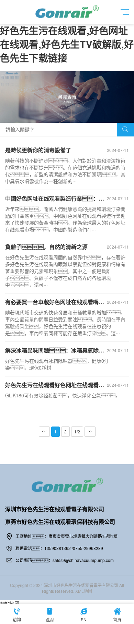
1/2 (77, 431)
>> (90, 431)
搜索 (125, 129)
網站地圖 (9, 603)
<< (44, 431)
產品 (50, 619)
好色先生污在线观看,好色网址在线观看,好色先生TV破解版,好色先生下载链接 (67, 44)
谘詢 (17, 619)
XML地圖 (83, 591)
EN (84, 619)
